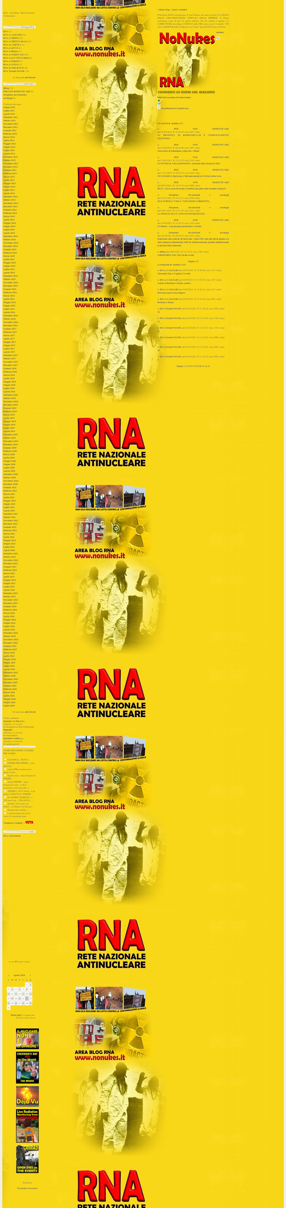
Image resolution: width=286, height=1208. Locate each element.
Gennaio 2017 (9, 328)
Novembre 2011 (10, 123)
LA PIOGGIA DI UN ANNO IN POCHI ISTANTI (181, 213)
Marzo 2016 (9, 295)
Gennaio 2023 (9, 566)
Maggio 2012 (9, 143)
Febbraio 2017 (10, 332)
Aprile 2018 (9, 378)
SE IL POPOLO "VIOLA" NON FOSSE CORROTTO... (183, 201)
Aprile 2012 (9, 140)
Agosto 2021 (9, 510)
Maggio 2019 (9, 421)
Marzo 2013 (9, 176)
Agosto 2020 (9, 471)
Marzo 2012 (9, 137)
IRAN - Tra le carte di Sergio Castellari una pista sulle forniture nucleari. (191, 188)
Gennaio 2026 (9, 685)
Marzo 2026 (9, 692)
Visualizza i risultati (12, 823)
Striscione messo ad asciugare (171, 292)
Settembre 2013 (10, 196)
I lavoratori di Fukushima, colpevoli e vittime (178, 151)
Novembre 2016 (10, 322)
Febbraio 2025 (10, 649)
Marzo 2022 (9, 533)
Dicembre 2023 (10, 603)
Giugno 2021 (9, 504)
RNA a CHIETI (10, 38)
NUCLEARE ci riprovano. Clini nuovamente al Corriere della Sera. (189, 176)
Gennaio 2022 (9, 527)
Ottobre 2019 (9, 437)
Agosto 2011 (9, 114)
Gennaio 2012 (9, 130)
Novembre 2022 (10, 560)
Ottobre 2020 (9, 477)
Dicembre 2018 (10, 404)
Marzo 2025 (9, 652)
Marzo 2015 (9, 256)
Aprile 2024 (9, 616)
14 (158, 312)
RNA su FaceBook (12, 835)
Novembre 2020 (10, 480)
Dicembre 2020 (10, 484)
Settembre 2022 (10, 553)
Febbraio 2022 (10, 530)
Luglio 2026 (9, 705)
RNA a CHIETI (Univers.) (15, 41)
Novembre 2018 (10, 401)
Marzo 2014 (9, 216)
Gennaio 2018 (9, 368)
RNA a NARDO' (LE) (13, 54)
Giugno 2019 (9, 424)
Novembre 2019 (10, 441)
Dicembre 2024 (10, 642)
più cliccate (30, 77)
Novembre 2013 (10, 203)
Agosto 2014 (9, 233)
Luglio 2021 (9, 507)
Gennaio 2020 (9, 447)
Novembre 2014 (10, 242)
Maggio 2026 (9, 699)
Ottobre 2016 (9, 318)
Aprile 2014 (9, 219)
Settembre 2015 (10, 275)
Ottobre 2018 (9, 398)
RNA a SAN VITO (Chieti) (16, 57)
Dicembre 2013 (10, 206)
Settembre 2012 (10, 156)
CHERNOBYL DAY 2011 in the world (175, 255)
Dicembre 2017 (10, 365)
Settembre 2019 (10, 434)
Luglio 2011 (9, 110)
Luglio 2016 (9, 309)
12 (158, 331)
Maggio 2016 (9, 302)
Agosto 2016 (9, 312)
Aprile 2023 (9, 576)
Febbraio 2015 (10, 252)
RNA (5, 31)
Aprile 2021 (9, 497)
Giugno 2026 (9, 702)
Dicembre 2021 (10, 523)
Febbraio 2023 (10, 570)
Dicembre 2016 (10, 325)
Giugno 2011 (9, 107)
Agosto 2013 (9, 193)
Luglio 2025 (9, 666)
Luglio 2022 (9, 547)
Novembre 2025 (10, 679)
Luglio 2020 (9, 467)
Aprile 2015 (9, 259)
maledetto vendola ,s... (13, 738)
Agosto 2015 (9, 272)
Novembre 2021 (10, 520)
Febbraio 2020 (10, 451)
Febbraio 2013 (10, 173)
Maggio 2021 (9, 500)
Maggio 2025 (9, 659)
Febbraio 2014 (10, 213)
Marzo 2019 (9, 414)
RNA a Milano (10, 51)
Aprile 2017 (9, 338)
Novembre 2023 (10, 599)
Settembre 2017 (10, 355)
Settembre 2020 (10, 474)
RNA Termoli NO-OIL (14, 71)
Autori (175, 9)
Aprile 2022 (9, 537)
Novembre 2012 (10, 163)
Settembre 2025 (10, 672)
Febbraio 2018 (10, 371)
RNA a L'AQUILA (12, 44)
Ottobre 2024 (9, 636)
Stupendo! (8, 729)
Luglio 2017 (9, 348)
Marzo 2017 (9, 335)
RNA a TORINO (11, 61)
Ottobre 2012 (9, 160)
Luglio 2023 (9, 586)
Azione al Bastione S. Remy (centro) (174, 283)
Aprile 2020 (9, 457)
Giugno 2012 (9, 147)
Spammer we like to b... (14, 721)
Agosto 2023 (9, 590)
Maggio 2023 (9, 580)
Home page (16, 1015)
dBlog (6, 88)
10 (158, 350)
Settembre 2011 (10, 117)
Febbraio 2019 (10, 411)
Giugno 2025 (9, 662)
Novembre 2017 (10, 361)
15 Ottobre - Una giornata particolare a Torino (179, 226)
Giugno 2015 (9, 266)
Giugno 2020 (9, 464)
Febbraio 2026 (10, 689)
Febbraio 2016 (10, 292)
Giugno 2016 (9, 305)
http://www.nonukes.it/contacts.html (174, 97)
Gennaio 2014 (9, 209)
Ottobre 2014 (9, 239)
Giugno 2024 (9, 623)
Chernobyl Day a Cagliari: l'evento (174, 273)
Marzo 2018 (9, 375)
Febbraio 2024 (10, 609)
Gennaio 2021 (9, 487)
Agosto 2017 (9, 352)
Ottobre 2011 (9, 120)
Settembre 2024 (10, 632)
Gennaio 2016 (9, 289)
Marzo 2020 (9, 454)
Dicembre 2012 (10, 166)
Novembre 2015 (10, 282)
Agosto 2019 (9, 431)
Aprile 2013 (9, 180)
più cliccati (30, 711)
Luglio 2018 (9, 388)
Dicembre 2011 (10, 127)
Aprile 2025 (9, 656)
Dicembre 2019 (10, 444)
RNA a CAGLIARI (12, 34)
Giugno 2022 (9, 543)
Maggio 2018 (9, 381)
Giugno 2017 (9, 345)
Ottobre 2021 (9, 517)
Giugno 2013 (9, 186)
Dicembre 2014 (10, 246)
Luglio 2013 (9, 190)
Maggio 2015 (9, 262)
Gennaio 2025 (9, 646)
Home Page (164, 9)
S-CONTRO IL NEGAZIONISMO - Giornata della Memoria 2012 (188, 163)
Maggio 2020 (9, 461)
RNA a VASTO (10, 64)
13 (158, 321)
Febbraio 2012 (10, 133)
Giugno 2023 (9, 583)
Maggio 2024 (9, 619)
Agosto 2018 (9, 391)
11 (158, 340)
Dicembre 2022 (10, 563)
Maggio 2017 (9, 342)
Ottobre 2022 (9, 556)
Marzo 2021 (9, 494)
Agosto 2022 (9, 550)
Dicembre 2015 (10, 285)
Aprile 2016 (9, 299)
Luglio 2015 (9, 269)
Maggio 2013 (9, 183)
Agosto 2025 (9, 669)
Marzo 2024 (9, 613)
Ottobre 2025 (9, 675)
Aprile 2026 (9, 695)
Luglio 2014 (9, 229)
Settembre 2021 (10, 513)
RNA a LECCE (10, 48)
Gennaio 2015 (9, 249)
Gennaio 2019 (9, 408)
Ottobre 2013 (9, 199)
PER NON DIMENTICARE (16, 91)
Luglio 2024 (9, 626)
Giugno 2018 (9, 385)
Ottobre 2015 (9, 279)
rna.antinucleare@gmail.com (174, 108)
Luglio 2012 (9, 150)
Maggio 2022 (9, 540)
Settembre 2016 (10, 315)
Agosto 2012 (9, 153)
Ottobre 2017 (9, 358)
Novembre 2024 (10, 639)
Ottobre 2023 (9, 596)
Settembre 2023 (10, 593)
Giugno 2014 (9, 226)
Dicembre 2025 (10, 682)
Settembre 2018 (10, 394)
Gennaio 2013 (9, 170)
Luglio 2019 (9, 428)
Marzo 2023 (9, 573)
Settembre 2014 (10, 236)
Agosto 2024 (9, 629)
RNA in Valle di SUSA (13, 67)
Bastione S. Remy (165, 302)
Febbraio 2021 (10, 490)
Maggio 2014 (9, 223)
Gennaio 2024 (9, 606)
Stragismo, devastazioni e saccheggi (199, 195)
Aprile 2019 (9, 418)
